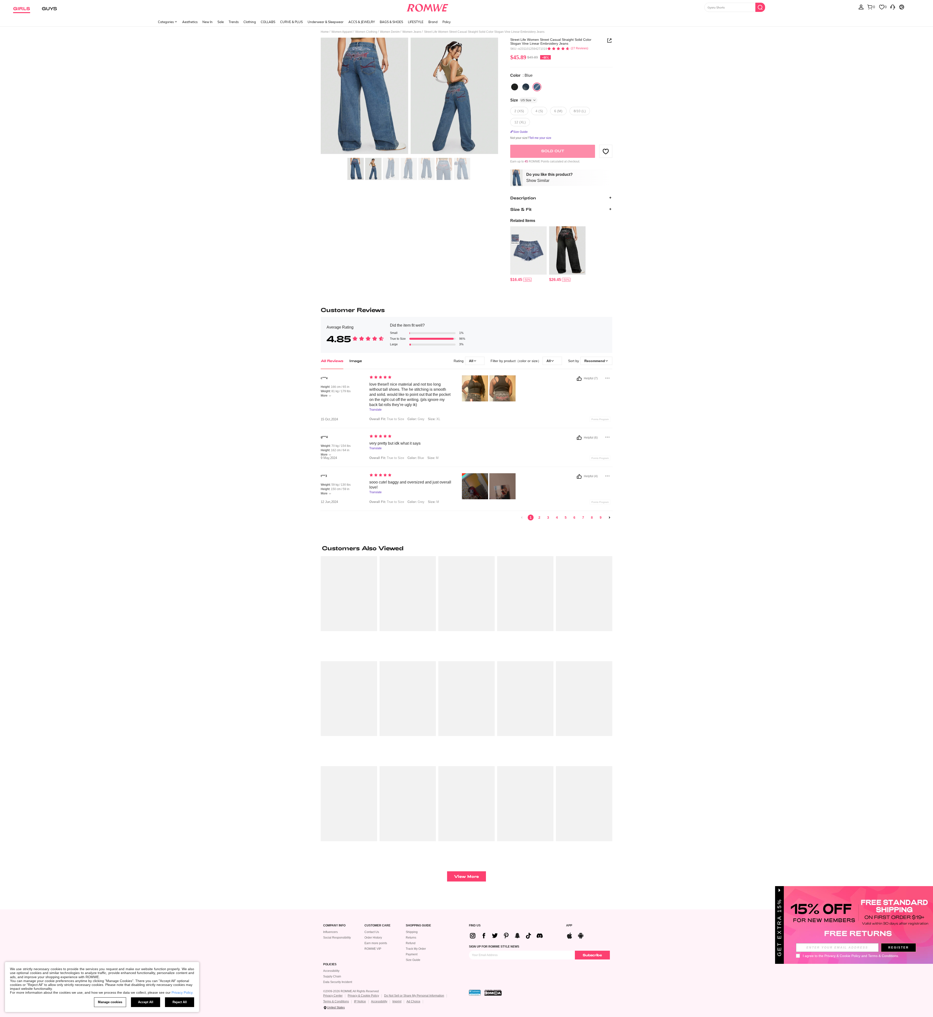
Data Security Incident (337, 982)
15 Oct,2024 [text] (329, 419)
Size (520, 100)
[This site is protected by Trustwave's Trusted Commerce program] (475, 993)
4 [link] (557, 517)
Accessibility (331, 971)
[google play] (580, 935)
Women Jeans (411, 32)
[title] (466, 548)
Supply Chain (332, 976)
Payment (411, 954)
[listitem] (528, 254)
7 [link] (583, 517)
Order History (373, 937)
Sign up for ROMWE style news (494, 946)
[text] (410, 377)
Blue (415, 457)
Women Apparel (342, 32)
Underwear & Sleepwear (326, 22)
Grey (415, 419)
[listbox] (861, 7)
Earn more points (375, 943)
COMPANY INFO (334, 925)
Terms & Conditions (336, 1001)
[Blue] (525, 87)
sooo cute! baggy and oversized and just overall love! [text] (410, 484)
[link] (522, 517)
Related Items (522, 221)
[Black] (514, 87)
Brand (433, 22)
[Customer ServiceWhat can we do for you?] (893, 7)
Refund (410, 943)
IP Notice (360, 1001)
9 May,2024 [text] (329, 458)
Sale (220, 22)
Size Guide (413, 960)
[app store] (569, 935)
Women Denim (390, 32)
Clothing (249, 22)
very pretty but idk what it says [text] (395, 443)
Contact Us (371, 932)
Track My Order (416, 948)
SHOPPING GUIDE (418, 925)
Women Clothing (366, 32)
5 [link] (566, 517)
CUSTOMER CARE (377, 925)
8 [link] (592, 517)
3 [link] (548, 517)
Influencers (330, 932)
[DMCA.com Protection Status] (493, 993)
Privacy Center (333, 995)
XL (434, 419)
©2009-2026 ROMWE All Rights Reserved (351, 991)
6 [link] (574, 517)
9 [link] (601, 517)
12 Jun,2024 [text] (329, 502)
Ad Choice (413, 1001)
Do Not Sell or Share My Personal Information (414, 995)
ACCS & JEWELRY (361, 22)
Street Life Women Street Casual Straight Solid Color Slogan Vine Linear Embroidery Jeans (550, 41)
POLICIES (330, 964)
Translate (375, 409)
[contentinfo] (516, 279)
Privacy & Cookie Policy (363, 995)
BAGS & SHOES (391, 22)
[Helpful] (579, 378)
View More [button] (466, 876)
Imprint (396, 1001)
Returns (411, 937)
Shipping (412, 932)
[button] (605, 151)
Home (325, 32)
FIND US (475, 925)
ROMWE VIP (372, 948)
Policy (446, 22)
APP (569, 925)
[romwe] (427, 7)
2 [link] (539, 517)
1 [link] (531, 517)
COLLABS (268, 22)
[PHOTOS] (409, 96)
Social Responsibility (337, 937)
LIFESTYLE (415, 22)
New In (207, 22)
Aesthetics (190, 22)
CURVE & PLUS (291, 22)
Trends (234, 22)
